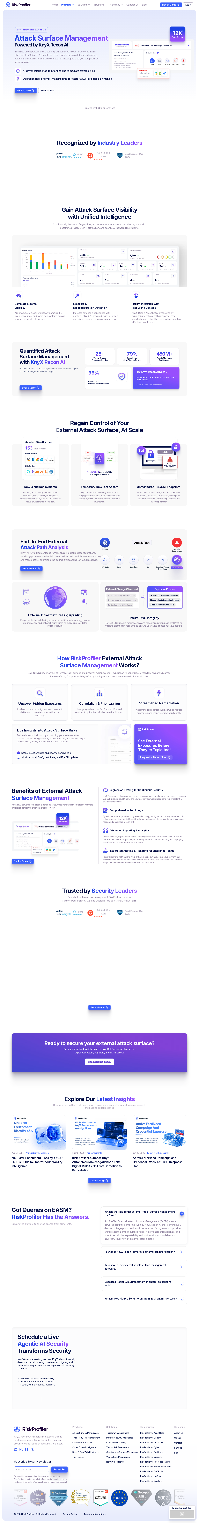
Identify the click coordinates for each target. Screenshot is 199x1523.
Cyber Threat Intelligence (84, 1447)
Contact (178, 1443)
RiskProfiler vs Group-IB (151, 1457)
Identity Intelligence (115, 1462)
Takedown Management (117, 1433)
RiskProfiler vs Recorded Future (155, 1462)
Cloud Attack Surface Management (122, 1452)
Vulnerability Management (118, 1457)
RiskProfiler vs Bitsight (150, 1437)
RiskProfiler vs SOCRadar (152, 1471)
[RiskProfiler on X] (32, 1449)
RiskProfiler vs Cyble (149, 1447)
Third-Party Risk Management (86, 1437)
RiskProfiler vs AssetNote (152, 1433)
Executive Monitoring (116, 1442)
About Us (178, 1433)
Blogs (176, 1452)
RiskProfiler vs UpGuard (151, 1476)
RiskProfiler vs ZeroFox (151, 1481)
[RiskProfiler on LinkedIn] (15, 1449)
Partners (178, 1448)
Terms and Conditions (95, 1514)
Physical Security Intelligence (119, 1437)
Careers (177, 1438)
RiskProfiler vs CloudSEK (151, 1442)
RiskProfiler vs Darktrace (151, 1452)
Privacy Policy (70, 1514)
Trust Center (78, 1457)
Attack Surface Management (85, 1433)
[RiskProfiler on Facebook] (26, 1449)
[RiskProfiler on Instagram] (21, 1449)
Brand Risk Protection (82, 1442)
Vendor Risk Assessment (117, 1447)
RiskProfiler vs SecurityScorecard (155, 1466)
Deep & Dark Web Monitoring (85, 1452)
